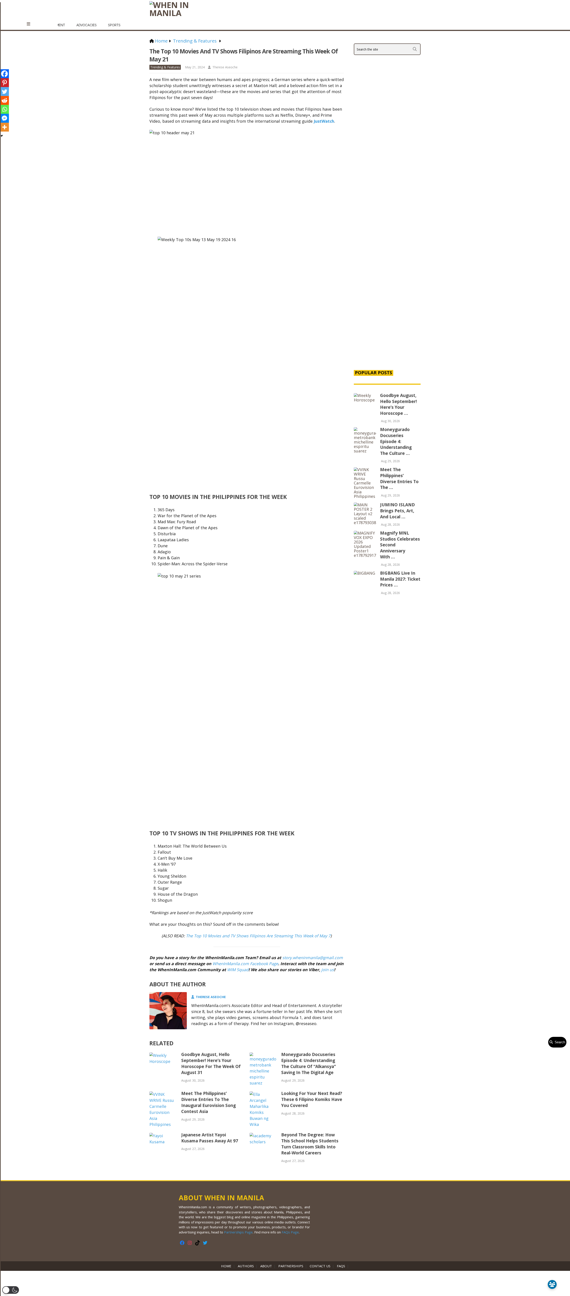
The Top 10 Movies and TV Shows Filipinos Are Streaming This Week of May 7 (258, 935)
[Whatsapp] (4, 109)
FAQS (341, 1266)
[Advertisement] (387, 290)
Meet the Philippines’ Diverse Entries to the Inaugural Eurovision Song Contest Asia (208, 1102)
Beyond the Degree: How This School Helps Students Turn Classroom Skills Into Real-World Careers (309, 1144)
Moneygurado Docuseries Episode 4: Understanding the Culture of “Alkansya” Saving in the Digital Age (308, 1063)
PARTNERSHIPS (291, 1266)
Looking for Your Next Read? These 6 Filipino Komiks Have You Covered (311, 1099)
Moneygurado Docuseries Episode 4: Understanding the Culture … (396, 441)
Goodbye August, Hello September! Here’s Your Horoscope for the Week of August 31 (211, 1063)
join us (327, 969)
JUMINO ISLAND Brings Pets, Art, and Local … (397, 510)
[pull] (30, 24)
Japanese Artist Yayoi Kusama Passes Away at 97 (209, 1138)
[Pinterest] (4, 82)
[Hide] (2, 136)
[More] (4, 127)
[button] (10, 1290)
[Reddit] (4, 100)
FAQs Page (290, 1232)
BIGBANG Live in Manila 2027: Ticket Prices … (400, 579)
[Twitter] (4, 91)
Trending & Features (165, 67)
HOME (227, 1266)
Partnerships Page (238, 1232)
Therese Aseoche (225, 67)
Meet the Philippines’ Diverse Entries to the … (399, 478)
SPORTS (114, 25)
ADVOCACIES (86, 25)
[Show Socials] (552, 1284)
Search (559, 1042)
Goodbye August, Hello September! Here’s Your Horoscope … (398, 404)
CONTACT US (320, 1266)
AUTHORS (246, 1266)
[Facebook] (4, 73)
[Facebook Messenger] (4, 118)
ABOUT (266, 1266)
